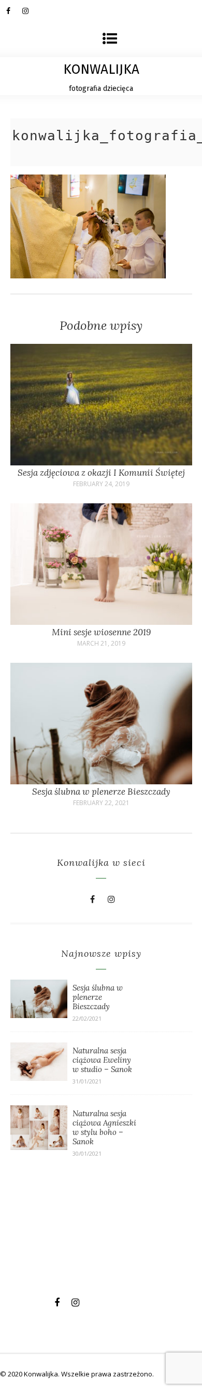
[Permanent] (101, 462)
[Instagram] (30, 10)
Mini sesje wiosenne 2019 (101, 632)
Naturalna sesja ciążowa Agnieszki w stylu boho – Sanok (104, 1127)
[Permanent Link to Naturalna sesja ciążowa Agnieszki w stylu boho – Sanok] (38, 1147)
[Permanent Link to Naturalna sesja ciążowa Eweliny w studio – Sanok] (38, 1078)
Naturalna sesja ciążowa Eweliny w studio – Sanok (102, 1060)
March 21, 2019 (101, 643)
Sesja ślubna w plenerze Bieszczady (101, 791)
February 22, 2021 (101, 803)
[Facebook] (14, 10)
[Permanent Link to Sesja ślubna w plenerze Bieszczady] (38, 1015)
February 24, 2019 (101, 484)
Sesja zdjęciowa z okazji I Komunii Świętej (101, 472)
